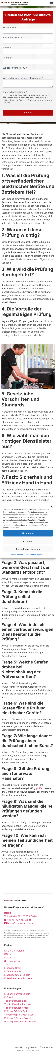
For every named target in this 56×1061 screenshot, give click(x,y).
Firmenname (10, 27)
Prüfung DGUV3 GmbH (16, 1011)
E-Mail (7, 48)
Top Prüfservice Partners (17, 1004)
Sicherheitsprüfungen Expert (19, 1014)
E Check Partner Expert (17, 993)
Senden (28, 112)
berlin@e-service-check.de (21, 923)
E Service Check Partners (18, 978)
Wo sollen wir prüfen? (15, 68)
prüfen (39, 788)
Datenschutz (31, 554)
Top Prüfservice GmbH (16, 1007)
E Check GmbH (12, 971)
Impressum (41, 554)
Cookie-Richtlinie (17, 554)
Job (6, 964)
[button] (51, 506)
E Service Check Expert (18, 974)
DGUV (7, 954)
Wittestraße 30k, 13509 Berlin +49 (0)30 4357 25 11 (20, 916)
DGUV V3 (9, 957)
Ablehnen (28, 541)
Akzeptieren (28, 533)
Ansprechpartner (12, 37)
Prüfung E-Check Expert (17, 1018)
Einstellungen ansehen (28, 549)
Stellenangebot (12, 961)
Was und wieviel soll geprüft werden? (23, 78)
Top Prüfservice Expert (16, 1000)
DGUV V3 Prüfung (14, 950)
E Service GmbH (13, 967)
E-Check (9, 997)
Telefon (7, 58)
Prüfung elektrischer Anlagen (20, 1021)
